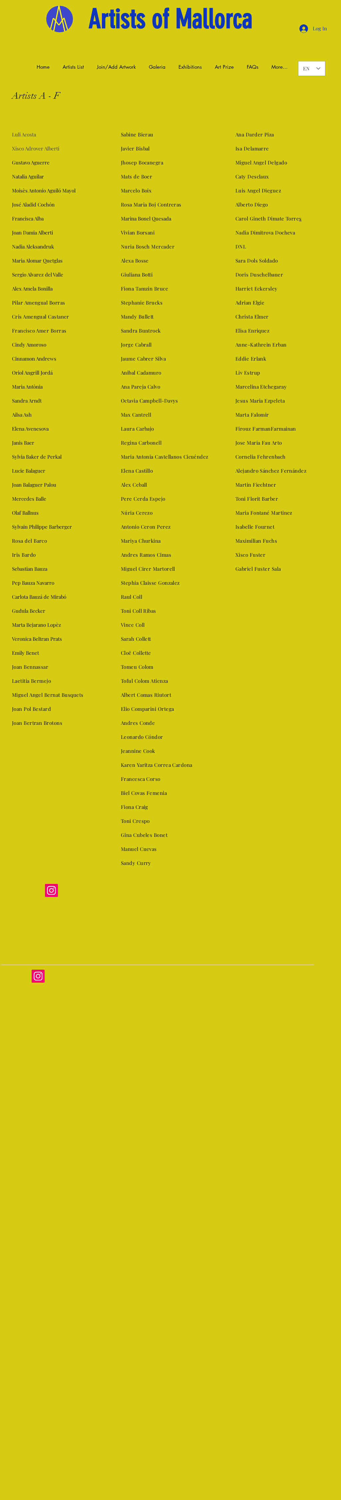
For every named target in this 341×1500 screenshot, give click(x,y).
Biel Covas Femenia (144, 793)
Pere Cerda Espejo (143, 498)
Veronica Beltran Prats (37, 638)
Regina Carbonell (141, 442)
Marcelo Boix (136, 190)
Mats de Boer (136, 176)
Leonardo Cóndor (142, 736)
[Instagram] (51, 890)
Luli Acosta (24, 134)
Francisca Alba (28, 218)
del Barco (35, 540)
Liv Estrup (247, 372)
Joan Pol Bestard (31, 708)
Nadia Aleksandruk (33, 246)
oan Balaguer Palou (35, 484)
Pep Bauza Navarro (33, 582)
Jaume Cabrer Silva (143, 358)
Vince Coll (133, 624)
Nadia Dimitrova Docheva (265, 232)
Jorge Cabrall (136, 344)
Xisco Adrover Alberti (35, 148)
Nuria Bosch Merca (143, 246)
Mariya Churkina (141, 540)
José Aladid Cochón (33, 204)
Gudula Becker (28, 610)
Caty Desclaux (252, 176)
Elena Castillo (137, 470)
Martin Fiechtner (255, 484)
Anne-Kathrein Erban (261, 344)
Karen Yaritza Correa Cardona (156, 765)
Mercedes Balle (29, 498)
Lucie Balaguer (28, 470)
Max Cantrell (136, 414)
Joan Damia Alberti (33, 232)
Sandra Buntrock (141, 330)
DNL (240, 246)
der (170, 246)
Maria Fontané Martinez (264, 512)
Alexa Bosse (135, 260)
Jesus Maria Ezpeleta (260, 400)
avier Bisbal (136, 148)
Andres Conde (138, 722)
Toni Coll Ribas (138, 610)
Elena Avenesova (30, 428)
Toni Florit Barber (256, 498)
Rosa (17, 540)
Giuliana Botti (137, 274)
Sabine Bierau (137, 134)
